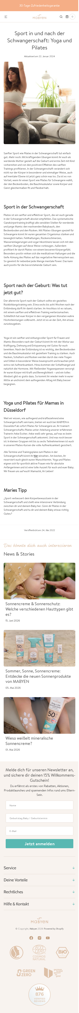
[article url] (38, 588)
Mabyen (32, 936)
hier (36, 463)
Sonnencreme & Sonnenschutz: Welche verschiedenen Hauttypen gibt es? (35, 617)
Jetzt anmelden (38, 851)
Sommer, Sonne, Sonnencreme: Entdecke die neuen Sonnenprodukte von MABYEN (33, 684)
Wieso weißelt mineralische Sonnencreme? (29, 748)
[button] (6, 17)
